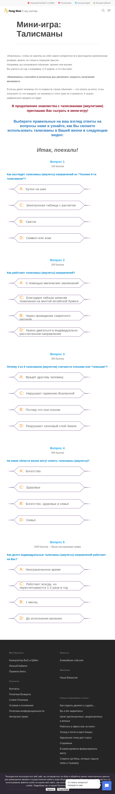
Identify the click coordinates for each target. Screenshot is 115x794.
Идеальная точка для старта (75, 737)
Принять (50, 789)
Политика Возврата (20, 694)
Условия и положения (21, 705)
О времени (66, 743)
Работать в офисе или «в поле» (77, 726)
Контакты (14, 688)
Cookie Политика (18, 700)
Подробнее (63, 789)
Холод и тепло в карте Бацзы (76, 732)
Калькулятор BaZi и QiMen (23, 660)
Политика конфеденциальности (26, 711)
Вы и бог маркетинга (71, 711)
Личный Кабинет (18, 666)
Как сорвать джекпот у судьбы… (78, 705)
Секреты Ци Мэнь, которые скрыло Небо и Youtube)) (79, 760)
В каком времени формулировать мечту (78, 751)
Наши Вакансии (69, 677)
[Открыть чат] (106, 785)
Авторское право (18, 716)
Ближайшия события (71, 660)
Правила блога (17, 671)
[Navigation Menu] (109, 10)
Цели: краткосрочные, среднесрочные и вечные (81, 718)
